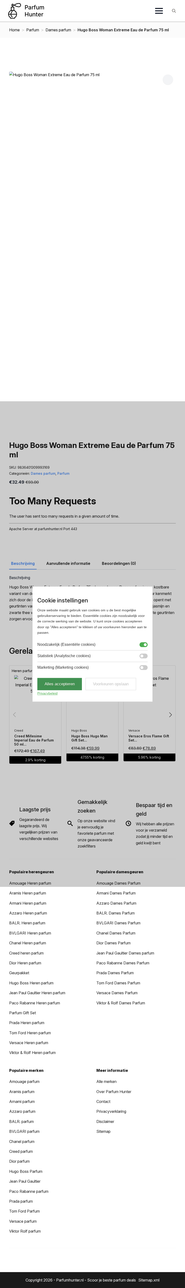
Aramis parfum (21, 1091)
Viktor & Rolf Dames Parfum (120, 1003)
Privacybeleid (47, 693)
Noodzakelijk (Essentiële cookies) (66, 644)
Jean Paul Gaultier (24, 1181)
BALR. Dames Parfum (115, 913)
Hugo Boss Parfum (25, 1171)
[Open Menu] (159, 11)
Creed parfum (21, 1151)
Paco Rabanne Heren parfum (34, 1003)
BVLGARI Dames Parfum (118, 923)
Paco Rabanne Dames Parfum (122, 963)
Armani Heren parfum (27, 903)
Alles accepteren (60, 684)
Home (14, 29)
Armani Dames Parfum (116, 893)
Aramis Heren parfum (27, 893)
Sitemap (103, 1131)
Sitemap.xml (148, 1280)
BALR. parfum (21, 1121)
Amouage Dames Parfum (118, 883)
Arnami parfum (22, 1101)
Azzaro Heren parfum (28, 913)
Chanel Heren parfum (27, 943)
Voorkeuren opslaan (111, 684)
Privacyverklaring (111, 1111)
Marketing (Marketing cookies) (63, 667)
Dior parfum (19, 1161)
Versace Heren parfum (28, 1042)
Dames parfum (58, 29)
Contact (103, 1101)
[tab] (23, 563)
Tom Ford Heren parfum (30, 1032)
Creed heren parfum (26, 953)
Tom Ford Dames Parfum (118, 983)
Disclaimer (105, 1121)
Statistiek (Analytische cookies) (64, 656)
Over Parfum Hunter (113, 1091)
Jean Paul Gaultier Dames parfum (125, 953)
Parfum (32, 29)
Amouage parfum (24, 1081)
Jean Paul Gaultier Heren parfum (37, 992)
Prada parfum (21, 1201)
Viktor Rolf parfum (25, 1231)
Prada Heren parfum (26, 1022)
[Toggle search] (174, 11)
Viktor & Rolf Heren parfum (32, 1052)
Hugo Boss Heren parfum (31, 983)
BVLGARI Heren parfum (30, 933)
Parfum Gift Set (22, 1012)
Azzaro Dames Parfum (116, 903)
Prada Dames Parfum (115, 972)
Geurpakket (19, 972)
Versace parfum (23, 1221)
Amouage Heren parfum (30, 883)
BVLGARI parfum (24, 1131)
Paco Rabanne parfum (28, 1191)
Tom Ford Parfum (24, 1211)
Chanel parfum (21, 1141)
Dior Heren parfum (25, 963)
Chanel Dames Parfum (115, 933)
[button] (168, 79)
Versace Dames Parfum (117, 992)
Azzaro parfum (22, 1111)
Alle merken (106, 1081)
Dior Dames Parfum (113, 943)
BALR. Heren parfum (27, 923)
